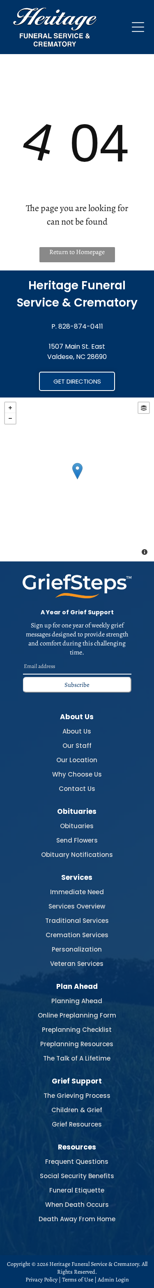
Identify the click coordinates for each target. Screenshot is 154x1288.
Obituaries (77, 826)
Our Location (76, 760)
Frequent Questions (76, 1161)
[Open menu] (138, 27)
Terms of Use (77, 1279)
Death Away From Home (77, 1219)
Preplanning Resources (76, 1044)
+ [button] (10, 407)
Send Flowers (77, 840)
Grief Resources (77, 1124)
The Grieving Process (77, 1095)
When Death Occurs (77, 1204)
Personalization (77, 949)
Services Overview (76, 906)
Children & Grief (76, 1110)
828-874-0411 (80, 326)
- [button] (10, 418)
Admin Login (113, 1279)
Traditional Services (77, 920)
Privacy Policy (41, 1279)
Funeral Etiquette (76, 1190)
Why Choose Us (77, 774)
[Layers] (143, 407)
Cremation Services (77, 935)
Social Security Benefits (77, 1176)
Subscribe (77, 685)
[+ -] (77, 479)
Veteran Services (76, 963)
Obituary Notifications (77, 854)
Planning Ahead (76, 1001)
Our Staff (77, 745)
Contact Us (77, 788)
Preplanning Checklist (77, 1029)
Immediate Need (77, 892)
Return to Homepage (77, 252)
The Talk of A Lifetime (76, 1058)
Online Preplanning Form (77, 1015)
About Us (76, 731)
